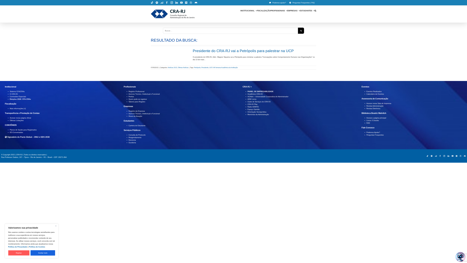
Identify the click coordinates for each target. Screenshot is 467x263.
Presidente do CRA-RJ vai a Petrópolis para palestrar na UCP (243, 51)
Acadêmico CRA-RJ (255, 94)
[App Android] (465, 156)
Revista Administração (374, 106)
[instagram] (444, 156)
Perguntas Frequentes (375, 135)
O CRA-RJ (14, 94)
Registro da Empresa (137, 111)
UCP (210, 67)
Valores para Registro (137, 102)
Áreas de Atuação (135, 116)
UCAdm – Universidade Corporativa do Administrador (267, 97)
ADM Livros (251, 99)
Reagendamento (135, 137)
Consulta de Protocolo (137, 135)
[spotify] (431, 156)
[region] (31, 241)
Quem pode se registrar (138, 99)
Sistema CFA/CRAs (17, 91)
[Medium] (456, 156)
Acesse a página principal (376, 118)
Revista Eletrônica (373, 108)
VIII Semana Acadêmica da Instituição (225, 67)
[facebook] (440, 156)
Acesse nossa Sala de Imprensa (378, 103)
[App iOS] (460, 156)
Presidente (205, 67)
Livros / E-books (372, 120)
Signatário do (28, 137)
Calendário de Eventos (375, 94)
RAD (368, 123)
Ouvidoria (132, 143)
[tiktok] (427, 156)
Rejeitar (19, 253)
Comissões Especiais (18, 97)
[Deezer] (436, 156)
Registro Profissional (136, 91)
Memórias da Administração (258, 114)
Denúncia (132, 140)
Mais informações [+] (18, 108)
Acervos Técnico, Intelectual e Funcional (144, 94)
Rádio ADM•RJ (253, 107)
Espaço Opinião (253, 109)
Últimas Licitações (17, 120)
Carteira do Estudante (137, 126)
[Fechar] (55, 225)
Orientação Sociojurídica (256, 112)
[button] (315, 10)
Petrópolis (197, 67)
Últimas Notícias (183, 67)
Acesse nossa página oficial (20, 118)
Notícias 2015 (172, 67)
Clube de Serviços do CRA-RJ (259, 102)
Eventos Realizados (374, 91)
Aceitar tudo (42, 253)
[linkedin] (448, 156)
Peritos (131, 97)
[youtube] (452, 156)
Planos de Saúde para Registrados (23, 130)
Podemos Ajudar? (373, 132)
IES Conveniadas (16, 132)
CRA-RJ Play (252, 104)
